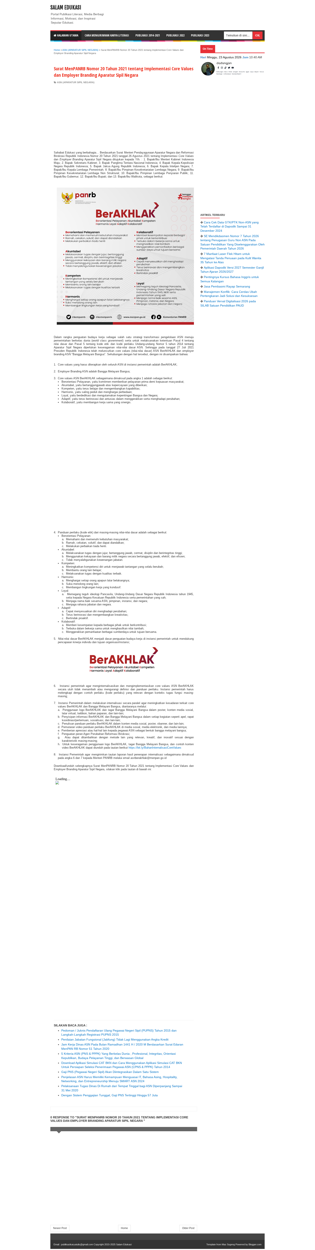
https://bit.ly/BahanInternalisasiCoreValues (155, 747)
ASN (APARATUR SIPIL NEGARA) (75, 82)
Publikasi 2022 (175, 35)
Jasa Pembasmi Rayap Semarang (227, 286)
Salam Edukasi (65, 7)
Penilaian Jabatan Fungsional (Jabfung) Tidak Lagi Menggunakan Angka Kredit (114, 1039)
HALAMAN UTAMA (67, 35)
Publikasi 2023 (200, 35)
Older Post (188, 1228)
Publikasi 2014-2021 (147, 35)
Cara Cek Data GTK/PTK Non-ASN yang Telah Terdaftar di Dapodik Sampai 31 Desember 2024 (229, 226)
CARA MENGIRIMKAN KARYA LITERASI (107, 35)
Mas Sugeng (228, 1244)
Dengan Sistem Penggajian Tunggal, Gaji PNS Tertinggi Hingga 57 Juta (109, 1095)
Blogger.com (255, 1244)
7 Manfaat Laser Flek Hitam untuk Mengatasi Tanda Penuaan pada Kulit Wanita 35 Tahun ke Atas (230, 258)
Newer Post (60, 1228)
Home (124, 1228)
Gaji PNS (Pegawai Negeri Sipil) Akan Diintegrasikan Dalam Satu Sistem (110, 1072)
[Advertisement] (124, 116)
